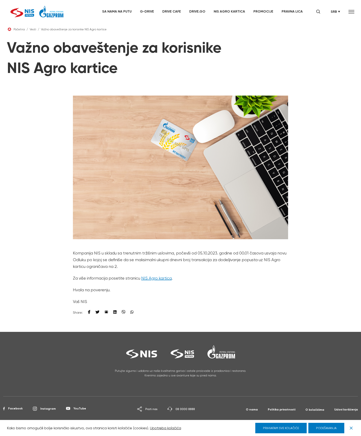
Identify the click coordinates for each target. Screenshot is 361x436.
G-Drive (147, 11)
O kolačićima (314, 410)
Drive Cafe (171, 11)
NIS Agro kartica (229, 11)
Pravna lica (292, 11)
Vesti (33, 29)
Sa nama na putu (117, 11)
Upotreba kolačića (165, 428)
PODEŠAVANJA (326, 428)
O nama (252, 409)
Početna (19, 29)
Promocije (263, 11)
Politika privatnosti (281, 409)
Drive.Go (197, 11)
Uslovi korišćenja (346, 409)
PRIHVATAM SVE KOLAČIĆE (281, 428)
